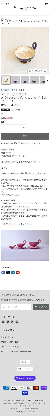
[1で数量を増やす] (23, 127)
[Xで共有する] (8, 272)
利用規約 (7, 403)
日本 (24, 369)
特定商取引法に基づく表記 (14, 401)
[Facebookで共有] (3, 272)
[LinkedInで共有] (13, 272)
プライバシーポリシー (35, 401)
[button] (6, 80)
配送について (38, 403)
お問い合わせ (25, 406)
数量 (3, 122)
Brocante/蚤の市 (9, 90)
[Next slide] (47, 80)
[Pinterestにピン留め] (18, 272)
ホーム (4, 19)
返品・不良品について (22, 403)
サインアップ (41, 307)
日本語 (23, 362)
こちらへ (28, 224)
